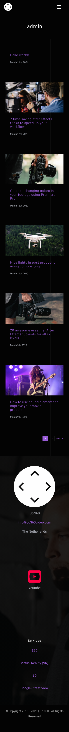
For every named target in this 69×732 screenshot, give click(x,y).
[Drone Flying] (34, 226)
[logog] (8, 4)
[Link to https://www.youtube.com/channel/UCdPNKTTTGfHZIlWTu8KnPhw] (34, 576)
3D (35, 675)
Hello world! (19, 55)
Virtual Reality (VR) (34, 663)
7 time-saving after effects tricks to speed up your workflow (31, 123)
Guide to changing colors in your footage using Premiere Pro (32, 195)
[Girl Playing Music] (34, 366)
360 (34, 650)
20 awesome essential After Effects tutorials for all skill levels (32, 334)
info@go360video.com (34, 522)
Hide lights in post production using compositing (34, 264)
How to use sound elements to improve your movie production (34, 406)
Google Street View (34, 688)
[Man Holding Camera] (34, 83)
